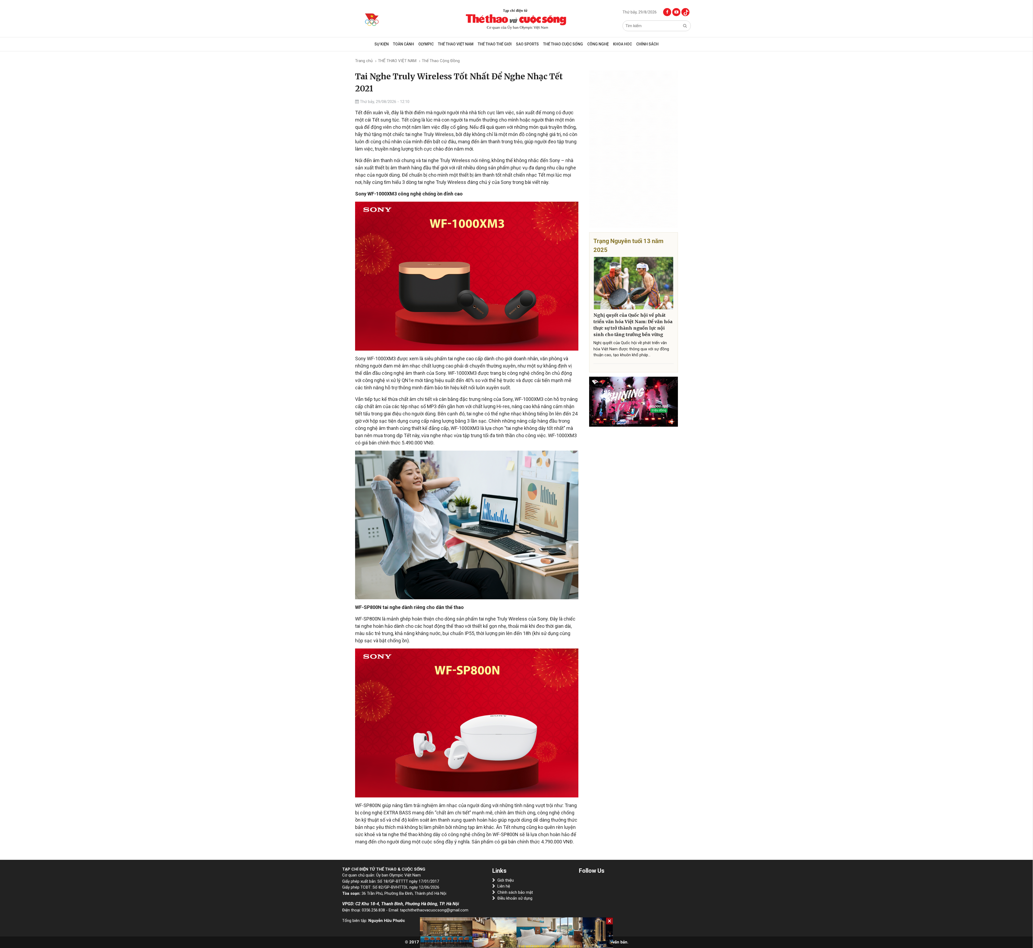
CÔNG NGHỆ (598, 44)
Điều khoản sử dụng (514, 898)
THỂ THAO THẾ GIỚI (495, 44)
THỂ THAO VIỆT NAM (455, 44)
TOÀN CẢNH (403, 44)
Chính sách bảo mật (515, 892)
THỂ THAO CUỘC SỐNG (563, 44)
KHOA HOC (622, 44)
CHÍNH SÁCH (647, 44)
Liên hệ (503, 886)
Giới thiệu (505, 880)
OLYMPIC (426, 44)
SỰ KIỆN (381, 44)
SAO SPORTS (527, 44)
